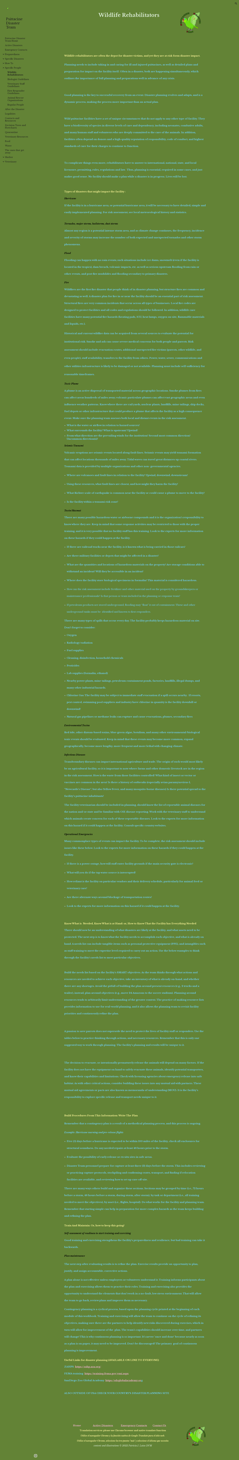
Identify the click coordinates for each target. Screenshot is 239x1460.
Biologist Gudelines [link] (18, 79)
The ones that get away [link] (14, 151)
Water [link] (8, 145)
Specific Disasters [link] (14, 59)
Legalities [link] (10, 113)
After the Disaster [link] (14, 109)
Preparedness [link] (12, 54)
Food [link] (7, 141)
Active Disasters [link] (13, 45)
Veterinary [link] (11, 161)
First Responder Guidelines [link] (16, 92)
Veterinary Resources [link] (16, 136)
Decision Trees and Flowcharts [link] (15, 126)
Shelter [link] (9, 157)
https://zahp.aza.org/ (88, 1366)
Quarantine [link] (11, 132)
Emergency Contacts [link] (16, 50)
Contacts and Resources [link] (12, 119)
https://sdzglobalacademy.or (123, 1380)
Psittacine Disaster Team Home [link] (15, 39)
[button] (236, 3)
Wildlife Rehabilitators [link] (15, 73)
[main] (129, 15)
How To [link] (9, 63)
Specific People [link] (13, 68)
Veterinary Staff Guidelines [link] (16, 85)
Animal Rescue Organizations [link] (15, 99)
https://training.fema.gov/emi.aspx (107, 1373)
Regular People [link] (15, 104)
